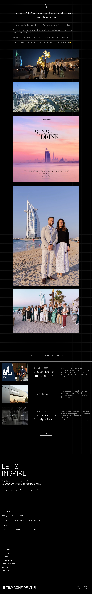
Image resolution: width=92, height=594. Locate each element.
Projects (5, 557)
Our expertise (7, 560)
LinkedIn (5, 529)
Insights (5, 567)
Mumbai (15, 520)
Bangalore (23, 520)
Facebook (32, 529)
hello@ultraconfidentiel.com (13, 516)
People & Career (8, 564)
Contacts (5, 571)
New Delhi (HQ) (6, 520)
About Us (5, 553)
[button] (46, 6)
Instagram (18, 529)
